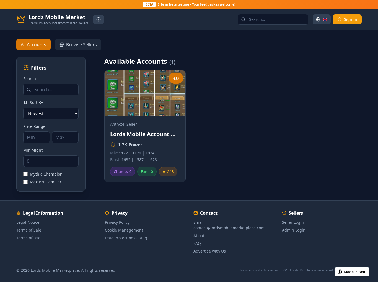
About (198, 235)
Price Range (34, 126)
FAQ (197, 243)
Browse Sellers (81, 45)
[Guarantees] (98, 19)
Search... (31, 78)
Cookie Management (124, 230)
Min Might (33, 150)
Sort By (36, 102)
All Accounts (33, 45)
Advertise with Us (209, 251)
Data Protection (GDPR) (126, 237)
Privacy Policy (117, 222)
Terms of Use (28, 237)
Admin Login (293, 230)
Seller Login (293, 222)
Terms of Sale (28, 230)
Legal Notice (27, 222)
